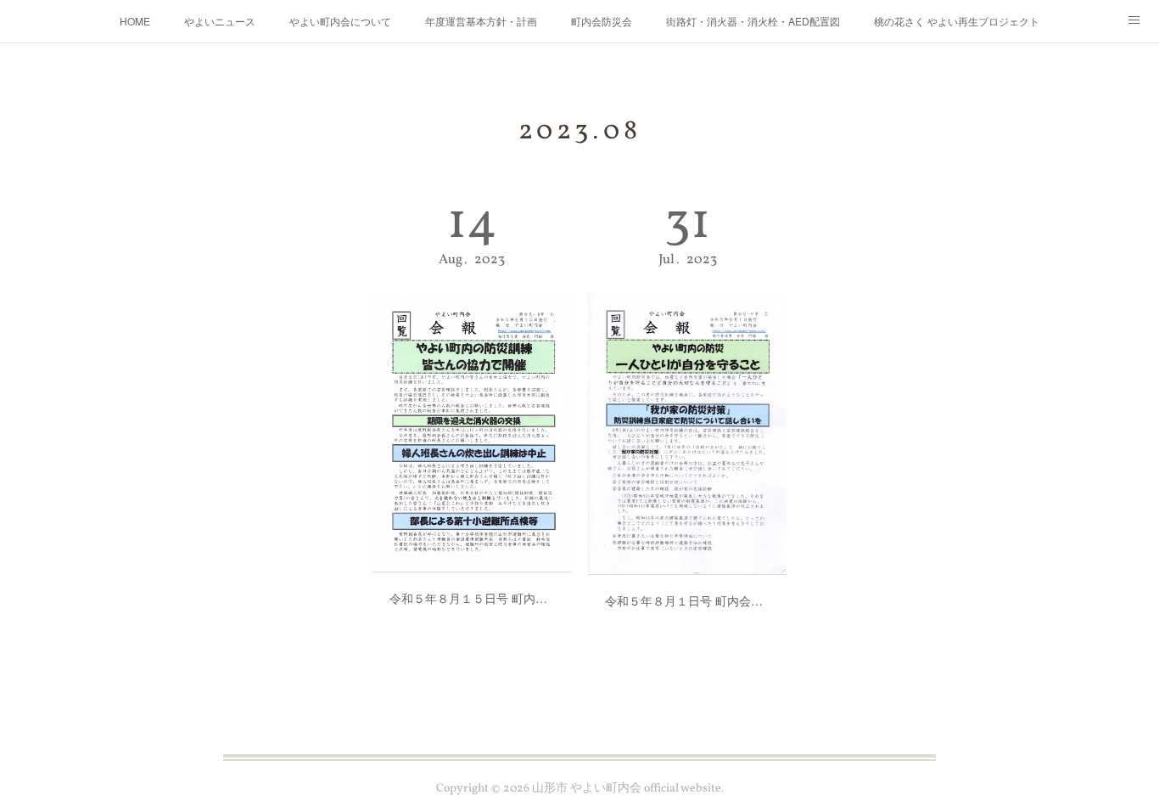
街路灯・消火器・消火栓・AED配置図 (753, 21)
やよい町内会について (340, 21)
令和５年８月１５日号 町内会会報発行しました (471, 597)
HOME (135, 21)
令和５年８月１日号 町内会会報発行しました (687, 600)
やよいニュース (219, 21)
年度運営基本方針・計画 (481, 21)
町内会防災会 (601, 21)
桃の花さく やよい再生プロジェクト (956, 21)
